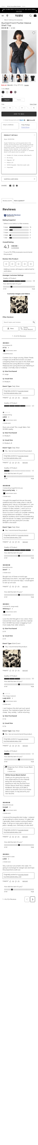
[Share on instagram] (13, 185)
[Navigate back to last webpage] (3, 20)
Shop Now (16, 11)
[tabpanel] (19, 553)
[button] (35, 15)
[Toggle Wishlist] (34, 33)
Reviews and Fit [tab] (7, 200)
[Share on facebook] (10, 185)
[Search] (30, 15)
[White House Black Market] (19, 16)
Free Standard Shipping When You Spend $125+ (19, 9)
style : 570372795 (9, 139)
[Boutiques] (7, 15)
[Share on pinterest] (17, 185)
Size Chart (33, 104)
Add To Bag (19, 114)
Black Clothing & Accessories (13, 20)
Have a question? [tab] (19, 200)
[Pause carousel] (36, 10)
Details (26, 85)
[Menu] (2, 15)
